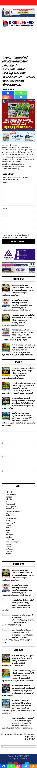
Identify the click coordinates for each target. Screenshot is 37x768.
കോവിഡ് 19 (10, 523)
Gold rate (9, 499)
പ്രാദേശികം (10, 539)
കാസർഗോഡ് (11, 518)
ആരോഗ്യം (10, 508)
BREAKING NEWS (11, 494)
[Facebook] (8, 93)
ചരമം (8, 530)
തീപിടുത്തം (10, 534)
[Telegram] (20, 97)
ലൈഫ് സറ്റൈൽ (12, 541)
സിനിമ (8, 553)
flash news (9, 497)
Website (4, 225)
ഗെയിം (8, 525)
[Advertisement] (18, 41)
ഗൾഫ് (8, 527)
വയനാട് (9, 544)
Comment (6, 182)
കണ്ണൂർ (8, 513)
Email (4, 217)
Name (4, 209)
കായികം (9, 515)
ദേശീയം (9, 537)
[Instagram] (8, 97)
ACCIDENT (9, 492)
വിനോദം (9, 551)
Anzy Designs (23, 758)
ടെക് (7, 532)
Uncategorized (10, 504)
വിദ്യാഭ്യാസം (11, 549)
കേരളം (8, 520)
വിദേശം (9, 546)
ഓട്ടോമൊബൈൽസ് (13, 511)
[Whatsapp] (20, 93)
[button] (3, 736)
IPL (7, 501)
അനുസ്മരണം (11, 506)
